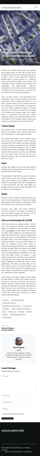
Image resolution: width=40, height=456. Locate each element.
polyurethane (12, 311)
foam (4, 311)
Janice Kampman (7, 59)
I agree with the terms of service (13, 414)
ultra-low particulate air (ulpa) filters (21, 309)
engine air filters (7, 317)
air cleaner (6, 300)
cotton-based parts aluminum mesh (12, 306)
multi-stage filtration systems (18, 314)
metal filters (6, 309)
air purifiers (10, 231)
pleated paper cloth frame (9, 303)
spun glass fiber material (18, 300)
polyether (21, 311)
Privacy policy (27, 452)
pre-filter (5, 314)
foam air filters (28, 306)
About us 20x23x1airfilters (13, 452)
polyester (29, 311)
